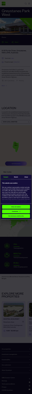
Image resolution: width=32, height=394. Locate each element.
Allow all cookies (16, 207)
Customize (15, 211)
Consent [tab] (5, 177)
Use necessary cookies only (16, 216)
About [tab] (26, 177)
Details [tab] (16, 177)
